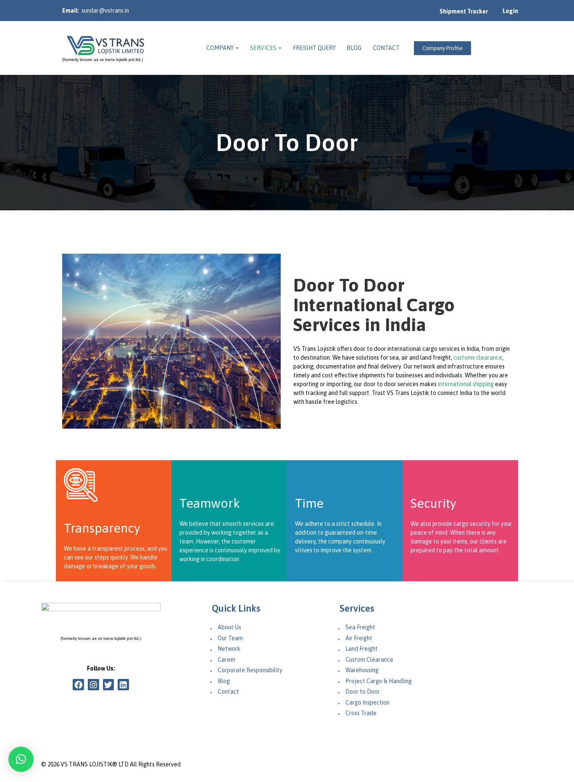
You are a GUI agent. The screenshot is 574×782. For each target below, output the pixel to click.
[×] (21, 759)
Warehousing (362, 670)
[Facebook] (78, 684)
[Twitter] (108, 684)
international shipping (466, 384)
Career (227, 659)
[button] (442, 48)
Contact (228, 691)
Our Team (230, 638)
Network (229, 648)
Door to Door (362, 691)
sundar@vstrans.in (105, 10)
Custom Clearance (369, 659)
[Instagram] (93, 684)
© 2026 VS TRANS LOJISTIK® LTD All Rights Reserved (111, 764)
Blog (224, 681)
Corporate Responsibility (250, 670)
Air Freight (358, 638)
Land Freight (361, 648)
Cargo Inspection (367, 702)
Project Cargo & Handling (378, 681)
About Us (229, 627)
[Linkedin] (123, 684)
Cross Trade (361, 713)
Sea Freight (360, 627)
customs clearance (477, 357)
